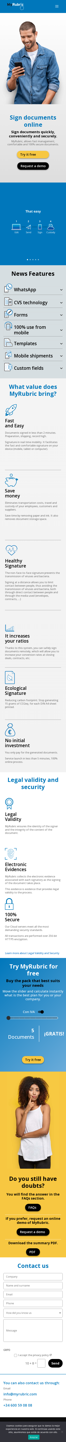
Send (55, 1363)
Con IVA (29, 1012)
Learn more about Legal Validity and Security (32, 953)
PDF (32, 1252)
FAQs (32, 1207)
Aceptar (34, 1437)
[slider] (33, 1017)
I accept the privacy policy (33, 1355)
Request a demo (33, 166)
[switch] (40, 1012)
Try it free (28, 154)
